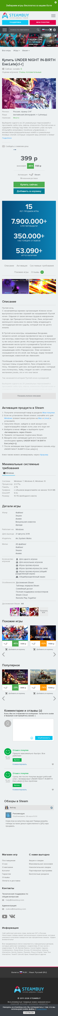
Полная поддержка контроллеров (32, 592)
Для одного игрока (28, 559)
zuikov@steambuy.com (16, 909)
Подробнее (7, 138)
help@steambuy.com (15, 900)
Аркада (19, 525)
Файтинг (19, 512)
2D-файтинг (21, 544)
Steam (25, 50)
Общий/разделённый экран (32, 577)
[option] (15, 286)
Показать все (44, 612)
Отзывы (37, 272)
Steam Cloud (22, 595)
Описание (9, 265)
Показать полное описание (29, 396)
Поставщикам (8, 860)
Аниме (19, 519)
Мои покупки (49, 412)
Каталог (6, 870)
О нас (4, 864)
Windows (8, 418)
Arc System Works (24, 538)
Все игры (6, 50)
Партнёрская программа (40, 870)
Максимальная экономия (41, 864)
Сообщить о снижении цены (17, 146)
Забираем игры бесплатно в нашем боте (29, 5)
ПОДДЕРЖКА (15, 22)
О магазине (7, 867)
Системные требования (42, 265)
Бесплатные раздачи (39, 874)
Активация (22, 265)
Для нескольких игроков (31, 562)
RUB (47, 30)
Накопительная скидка (40, 867)
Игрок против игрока (29, 565)
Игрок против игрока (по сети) (33, 568)
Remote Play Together (26, 598)
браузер (44, 454)
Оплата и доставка (11, 881)
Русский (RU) (41, 972)
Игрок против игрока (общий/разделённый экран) (31, 572)
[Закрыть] (56, 2)
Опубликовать (44, 738)
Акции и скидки (36, 860)
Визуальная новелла (26, 522)
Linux (46, 418)
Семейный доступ (24, 588)
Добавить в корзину (29, 191)
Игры (16, 50)
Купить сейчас (29, 184)
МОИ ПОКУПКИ (42, 22)
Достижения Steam (25, 582)
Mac (40, 418)
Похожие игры (21, 272)
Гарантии (6, 874)
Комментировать (20, 764)
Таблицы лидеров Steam (27, 585)
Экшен (19, 515)
